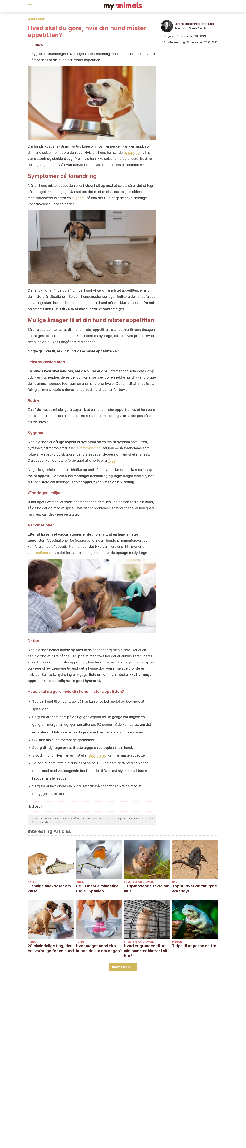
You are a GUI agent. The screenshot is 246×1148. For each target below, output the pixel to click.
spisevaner (132, 152)
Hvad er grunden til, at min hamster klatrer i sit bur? (146, 951)
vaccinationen (39, 553)
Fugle (80, 881)
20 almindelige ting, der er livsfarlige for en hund (51, 948)
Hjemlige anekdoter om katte (49, 888)
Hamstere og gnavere (139, 881)
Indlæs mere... (123, 967)
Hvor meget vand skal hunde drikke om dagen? (99, 948)
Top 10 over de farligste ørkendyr (194, 888)
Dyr (174, 881)
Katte (32, 881)
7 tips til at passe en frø (194, 946)
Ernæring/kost (36, 18)
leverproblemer (88, 448)
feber (112, 460)
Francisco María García (191, 28)
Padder (177, 941)
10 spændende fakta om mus (146, 888)
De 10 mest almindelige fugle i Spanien (97, 888)
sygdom (78, 198)
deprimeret (97, 755)
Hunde (32, 941)
